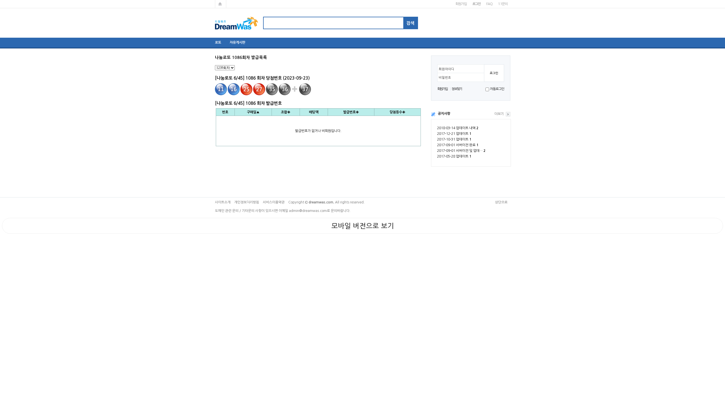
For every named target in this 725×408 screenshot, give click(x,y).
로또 (218, 42)
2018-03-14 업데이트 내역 (457, 128)
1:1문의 (502, 4)
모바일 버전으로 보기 (362, 225)
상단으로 (501, 202)
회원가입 (460, 4)
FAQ (489, 4)
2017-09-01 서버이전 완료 (457, 145)
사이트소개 (223, 202)
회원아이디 (446, 69)
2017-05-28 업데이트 (454, 156)
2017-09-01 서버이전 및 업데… (461, 150)
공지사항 (444, 113)
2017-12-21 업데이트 (454, 133)
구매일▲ (253, 112)
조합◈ (285, 112)
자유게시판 (237, 42)
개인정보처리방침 (246, 202)
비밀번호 (445, 77)
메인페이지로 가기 (220, 4)
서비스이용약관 (274, 202)
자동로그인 (497, 89)
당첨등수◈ (397, 112)
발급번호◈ (351, 112)
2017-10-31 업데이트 (454, 139)
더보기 (499, 114)
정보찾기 (456, 89)
